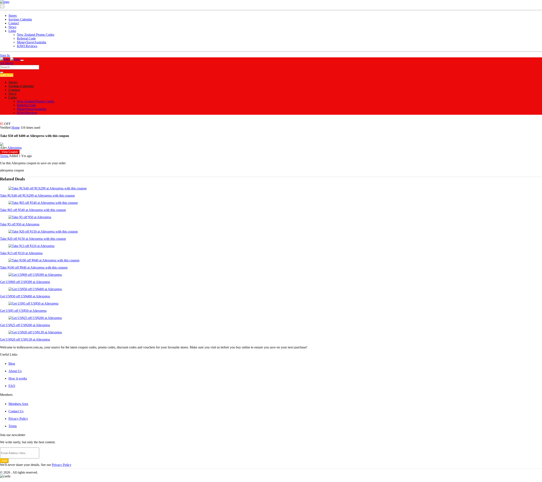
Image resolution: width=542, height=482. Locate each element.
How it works (17, 378)
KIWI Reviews (27, 46)
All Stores (6, 63)
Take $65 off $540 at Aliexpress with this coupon (33, 210)
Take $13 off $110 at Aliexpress (21, 253)
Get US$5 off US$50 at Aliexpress (23, 310)
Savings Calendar (20, 19)
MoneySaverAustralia (31, 42)
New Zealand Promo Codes (35, 34)
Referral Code (26, 38)
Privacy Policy (18, 418)
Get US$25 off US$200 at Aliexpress (25, 325)
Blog (11, 363)
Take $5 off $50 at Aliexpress (19, 224)
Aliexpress (14, 147)
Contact (13, 23)
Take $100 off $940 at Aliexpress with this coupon (34, 267)
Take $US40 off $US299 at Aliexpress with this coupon (37, 195)
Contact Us (16, 411)
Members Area (18, 404)
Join (4, 460)
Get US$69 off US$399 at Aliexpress (25, 282)
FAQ (11, 386)
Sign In (5, 55)
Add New (6, 75)
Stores (12, 15)
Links (12, 31)
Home (15, 127)
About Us (15, 371)
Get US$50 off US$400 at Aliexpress (25, 296)
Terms (4, 156)
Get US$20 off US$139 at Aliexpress (25, 339)
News (12, 27)
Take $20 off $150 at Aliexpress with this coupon (33, 238)
